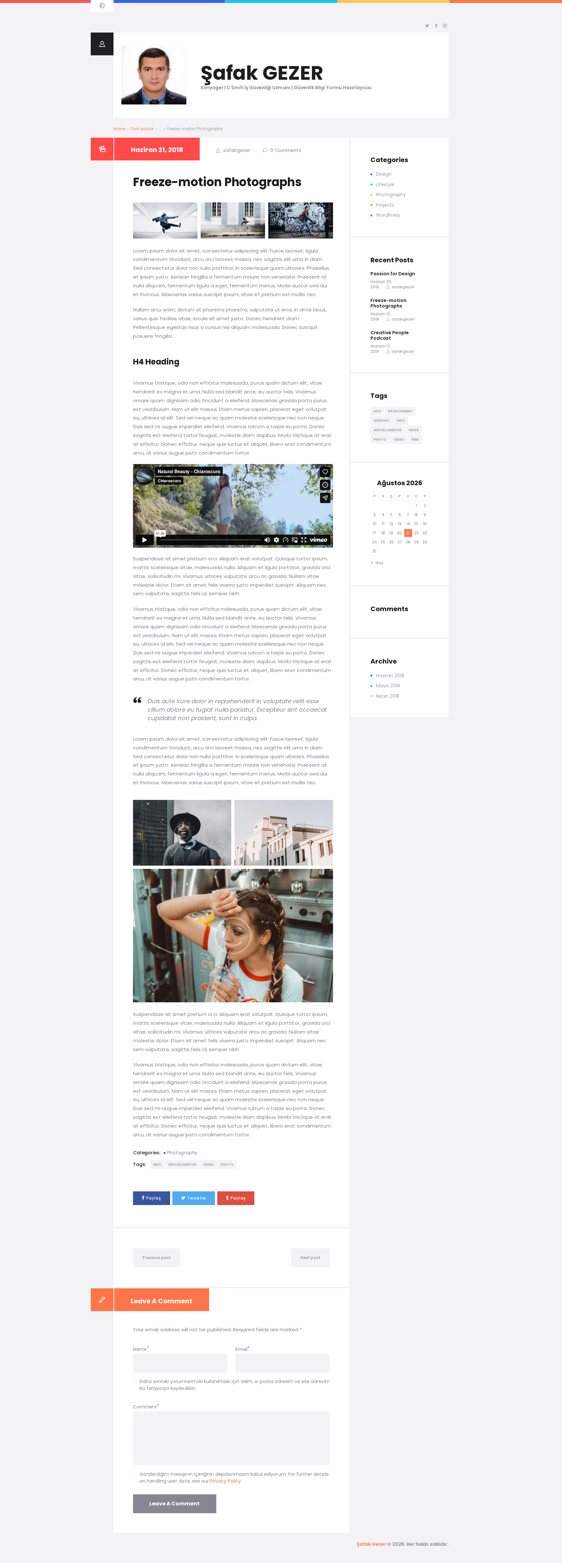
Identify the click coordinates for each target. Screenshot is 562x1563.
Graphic (382, 420)
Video (399, 439)
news (208, 1164)
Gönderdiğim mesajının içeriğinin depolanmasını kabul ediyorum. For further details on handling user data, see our (234, 1477)
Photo (227, 1164)
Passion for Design (392, 274)
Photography (182, 1152)
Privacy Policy (225, 1481)
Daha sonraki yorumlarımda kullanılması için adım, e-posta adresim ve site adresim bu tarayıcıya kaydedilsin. (235, 1385)
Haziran (390, 675)
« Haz (378, 563)
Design (384, 174)
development (400, 411)
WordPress (388, 215)
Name (140, 1349)
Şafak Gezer (371, 1544)
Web (415, 439)
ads (377, 411)
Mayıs (388, 685)
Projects (385, 205)
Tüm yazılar (142, 128)
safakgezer (236, 150)
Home (119, 128)
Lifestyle (385, 184)
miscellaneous (182, 1164)
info (157, 1164)
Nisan (388, 696)
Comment (145, 1407)
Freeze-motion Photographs (388, 303)
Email (241, 1349)
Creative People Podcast (389, 335)
